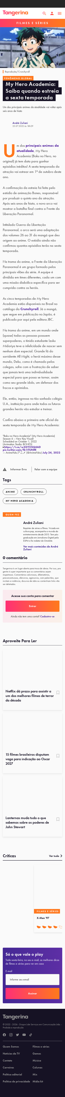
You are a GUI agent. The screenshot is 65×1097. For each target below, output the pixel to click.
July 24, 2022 (51, 452)
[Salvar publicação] (57, 693)
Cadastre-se (47, 616)
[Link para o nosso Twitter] (17, 1035)
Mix (35, 1074)
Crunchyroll (29, 309)
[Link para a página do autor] (7, 124)
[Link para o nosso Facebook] (4, 1035)
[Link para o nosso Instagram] (10, 1035)
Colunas (37, 1067)
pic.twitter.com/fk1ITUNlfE (19, 450)
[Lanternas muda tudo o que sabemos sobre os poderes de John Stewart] (32, 794)
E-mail (9, 971)
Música (37, 1060)
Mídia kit (38, 1081)
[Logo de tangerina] (15, 13)
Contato (7, 1060)
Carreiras (8, 1067)
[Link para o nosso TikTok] (30, 1035)
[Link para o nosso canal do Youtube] (24, 1035)
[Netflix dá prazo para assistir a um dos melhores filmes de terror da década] (32, 668)
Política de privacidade (16, 1081)
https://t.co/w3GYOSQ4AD (22, 447)
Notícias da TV (11, 1053)
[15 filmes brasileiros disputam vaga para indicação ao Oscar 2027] (32, 731)
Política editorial (12, 1074)
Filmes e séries (41, 1046)
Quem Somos (11, 1046)
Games (37, 1053)
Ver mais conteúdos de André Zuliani (40, 548)
